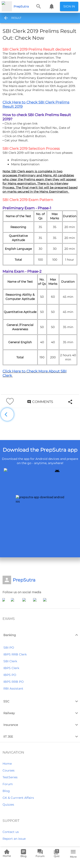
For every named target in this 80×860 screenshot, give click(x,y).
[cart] (51, 6)
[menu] (5, 18)
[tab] (16, 18)
